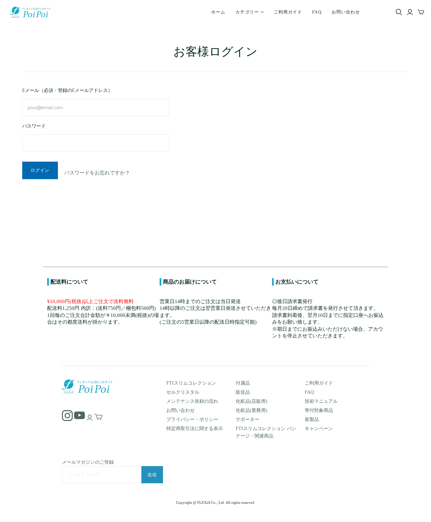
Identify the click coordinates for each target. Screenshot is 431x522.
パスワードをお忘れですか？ (97, 173)
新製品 (312, 419)
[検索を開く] (399, 12)
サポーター (247, 419)
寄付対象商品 (319, 410)
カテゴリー (247, 11)
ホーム (218, 11)
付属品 (243, 383)
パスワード (34, 126)
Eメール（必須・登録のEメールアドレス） (67, 90)
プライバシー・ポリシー (192, 419)
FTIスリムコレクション (191, 383)
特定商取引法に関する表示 (194, 428)
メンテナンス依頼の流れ (192, 401)
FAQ (316, 11)
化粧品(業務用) (251, 410)
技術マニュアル (321, 401)
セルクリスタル (182, 392)
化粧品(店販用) (251, 401)
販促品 (243, 392)
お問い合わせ (346, 11)
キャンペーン (319, 428)
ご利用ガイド (288, 11)
